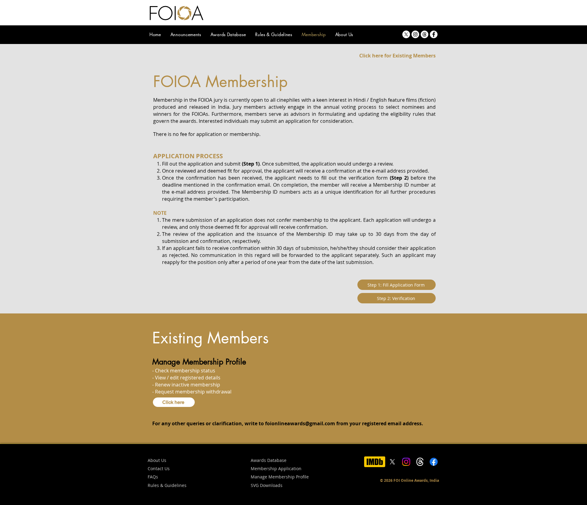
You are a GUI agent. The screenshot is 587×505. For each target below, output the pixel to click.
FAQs (153, 477)
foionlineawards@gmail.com (300, 423)
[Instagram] (415, 34)
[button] (266, 486)
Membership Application (276, 468)
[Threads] (424, 34)
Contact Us (159, 468)
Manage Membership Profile (280, 477)
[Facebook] (433, 34)
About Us (157, 460)
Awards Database (268, 460)
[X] (406, 34)
